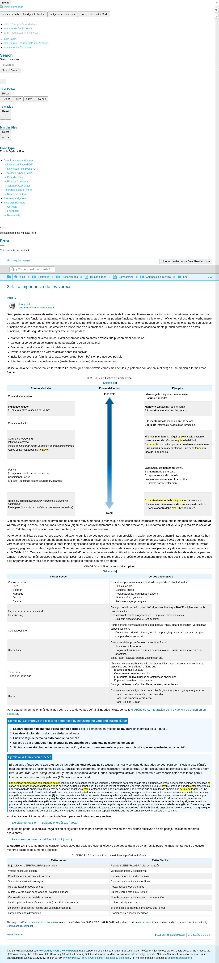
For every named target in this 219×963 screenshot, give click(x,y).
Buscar (12, 269)
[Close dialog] (2, 245)
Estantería (43, 277)
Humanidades (69, 277)
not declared (145, 922)
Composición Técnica (158, 277)
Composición (126, 277)
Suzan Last (24, 304)
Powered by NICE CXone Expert (57, 950)
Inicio (22, 277)
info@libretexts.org (181, 957)
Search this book (9, 59)
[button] (13, 211)
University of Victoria (28, 307)
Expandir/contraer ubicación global (210, 276)
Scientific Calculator (18, 185)
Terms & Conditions (91, 957)
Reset (5, 93)
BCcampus (48, 307)
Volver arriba (13, 934)
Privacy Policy (71, 957)
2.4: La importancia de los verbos (40, 922)
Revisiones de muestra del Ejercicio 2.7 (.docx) (42, 839)
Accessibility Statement (117, 957)
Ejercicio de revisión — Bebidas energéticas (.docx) (45, 822)
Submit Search (10, 70)
